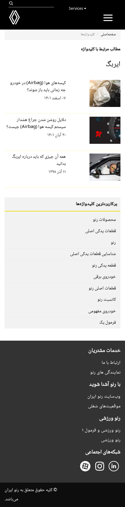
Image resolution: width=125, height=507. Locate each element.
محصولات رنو (104, 220)
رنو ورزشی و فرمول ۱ (101, 430)
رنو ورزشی (110, 440)
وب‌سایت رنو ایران (103, 396)
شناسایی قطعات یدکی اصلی (93, 254)
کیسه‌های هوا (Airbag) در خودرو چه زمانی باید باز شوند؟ (38, 86)
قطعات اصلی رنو (102, 288)
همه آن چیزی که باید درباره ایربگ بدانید (39, 160)
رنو (113, 243)
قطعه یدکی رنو (104, 266)
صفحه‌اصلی (108, 34)
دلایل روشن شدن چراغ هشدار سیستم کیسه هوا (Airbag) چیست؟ (36, 123)
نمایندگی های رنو (105, 372)
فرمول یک (107, 323)
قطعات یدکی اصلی (100, 231)
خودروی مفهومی (102, 311)
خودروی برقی (104, 277)
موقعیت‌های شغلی (104, 406)
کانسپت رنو (106, 300)
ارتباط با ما (111, 363)
